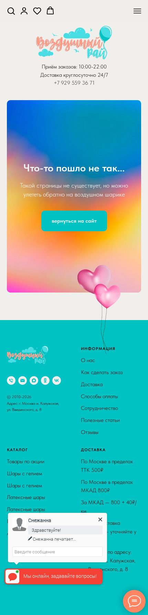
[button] (11, 11)
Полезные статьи (100, 596)
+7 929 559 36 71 (74, 82)
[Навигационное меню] (137, 11)
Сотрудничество (99, 584)
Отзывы (89, 608)
